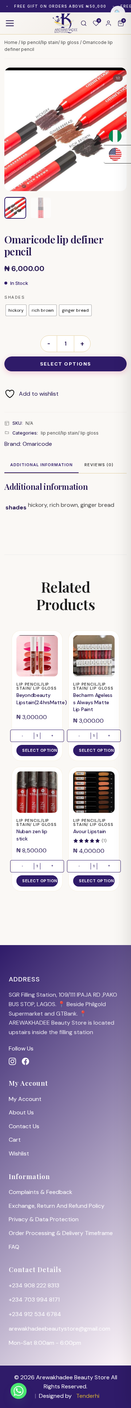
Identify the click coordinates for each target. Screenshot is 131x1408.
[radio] (16, 310)
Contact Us (24, 1126)
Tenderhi (87, 1396)
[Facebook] (25, 1061)
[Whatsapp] (19, 1391)
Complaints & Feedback (40, 1192)
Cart (15, 1139)
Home (10, 42)
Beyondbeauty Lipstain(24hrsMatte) (41, 699)
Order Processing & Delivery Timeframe (61, 1233)
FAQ (14, 1247)
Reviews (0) (99, 464)
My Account (25, 1099)
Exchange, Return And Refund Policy (56, 1206)
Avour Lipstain (89, 831)
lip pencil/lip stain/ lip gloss (50, 42)
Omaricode (37, 444)
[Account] (108, 23)
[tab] (41, 465)
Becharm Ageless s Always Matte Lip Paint (92, 702)
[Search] (83, 23)
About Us (21, 1112)
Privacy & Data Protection (44, 1219)
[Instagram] (12, 1061)
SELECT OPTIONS (65, 364)
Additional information (41, 464)
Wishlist (19, 1153)
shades (14, 297)
